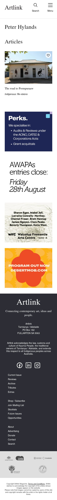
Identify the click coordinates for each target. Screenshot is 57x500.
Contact (12, 439)
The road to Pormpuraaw (19, 88)
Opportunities (14, 417)
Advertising (13, 431)
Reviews (12, 379)
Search (11, 443)
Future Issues (15, 413)
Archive (11, 383)
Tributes (12, 387)
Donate (11, 435)
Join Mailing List (16, 405)
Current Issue (15, 374)
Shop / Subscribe (16, 400)
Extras (11, 391)
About (11, 426)
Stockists (12, 409)
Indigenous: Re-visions (16, 94)
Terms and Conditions (36, 483)
